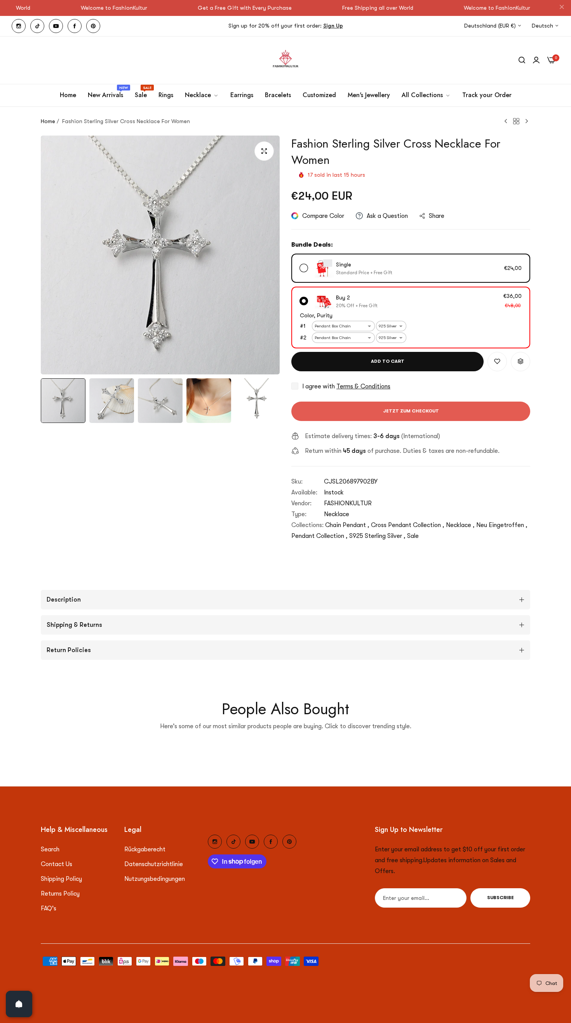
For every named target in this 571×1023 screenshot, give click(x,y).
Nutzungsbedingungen (154, 878)
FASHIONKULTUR (348, 503)
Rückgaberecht (144, 849)
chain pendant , (347, 525)
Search (50, 849)
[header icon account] (536, 60)
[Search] (522, 60)
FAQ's (48, 908)
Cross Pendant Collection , (407, 525)
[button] (497, 361)
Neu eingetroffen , (501, 525)
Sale (413, 535)
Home (48, 121)
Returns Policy (60, 893)
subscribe (500, 898)
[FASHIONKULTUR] (285, 60)
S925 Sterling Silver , (377, 535)
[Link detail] (19, 26)
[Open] (19, 1004)
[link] (202, 95)
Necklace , (460, 525)
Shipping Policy (61, 878)
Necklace (336, 514)
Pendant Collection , (319, 535)
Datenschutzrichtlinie (153, 864)
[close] (561, 8)
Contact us (56, 864)
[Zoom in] (264, 151)
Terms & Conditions (363, 386)
